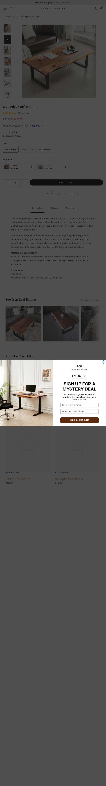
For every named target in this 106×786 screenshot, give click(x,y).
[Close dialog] (103, 361)
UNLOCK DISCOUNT (79, 420)
